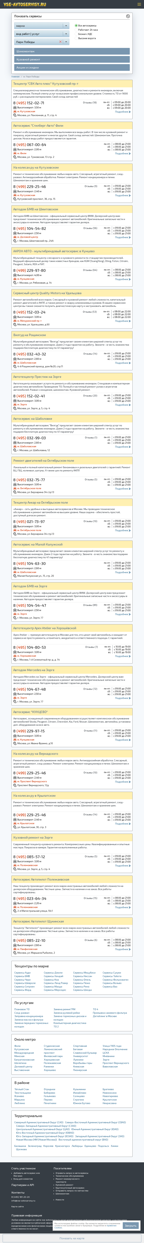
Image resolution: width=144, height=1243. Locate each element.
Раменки (49, 1066)
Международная (24, 1052)
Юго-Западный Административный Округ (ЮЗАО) (44, 1136)
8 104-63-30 (29, 563)
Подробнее (122, 111)
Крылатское (110, 1099)
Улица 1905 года (112, 1045)
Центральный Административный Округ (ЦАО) (43, 1129)
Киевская (78, 1066)
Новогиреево (110, 1096)
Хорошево (50, 1069)
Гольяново (50, 1096)
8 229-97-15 (29, 731)
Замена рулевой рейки (67, 1012)
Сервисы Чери (22, 979)
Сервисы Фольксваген (115, 979)
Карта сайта (17, 1206)
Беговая (78, 1049)
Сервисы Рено (81, 986)
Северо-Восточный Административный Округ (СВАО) (95, 1122)
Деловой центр (23, 1066)
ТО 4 (95, 1009)
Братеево (108, 1089)
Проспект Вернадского (116, 1062)
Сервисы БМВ (22, 976)
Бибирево (49, 1092)
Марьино (19, 1099)
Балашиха (20, 1145)
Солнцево (79, 1096)
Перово (48, 1099)
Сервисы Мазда (53, 986)
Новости (60, 1199)
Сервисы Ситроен (24, 986)
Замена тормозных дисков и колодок (70, 1018)
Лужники (78, 1059)
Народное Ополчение (115, 1049)
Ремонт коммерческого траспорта (68, 1180)
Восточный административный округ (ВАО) (83, 1139)
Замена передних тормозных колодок (31, 1024)
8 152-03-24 (29, 312)
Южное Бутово (81, 1103)
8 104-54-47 (29, 605)
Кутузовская (21, 1049)
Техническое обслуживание (70, 1175)
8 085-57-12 (29, 856)
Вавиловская (110, 1066)
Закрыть (130, 1225)
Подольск (103, 1145)
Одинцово (90, 1145)
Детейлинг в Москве (105, 1016)
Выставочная (22, 1069)
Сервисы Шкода (82, 989)
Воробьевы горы (82, 1062)
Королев (48, 1145)
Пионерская (80, 1069)
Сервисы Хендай (53, 976)
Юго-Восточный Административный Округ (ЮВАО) (45, 1132)
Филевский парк (53, 1056)
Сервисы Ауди (22, 972)
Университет (80, 1056)
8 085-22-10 (29, 940)
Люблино (19, 1103)
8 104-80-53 (29, 647)
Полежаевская (52, 1062)
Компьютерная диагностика (70, 1022)
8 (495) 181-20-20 (20, 1197)
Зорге (106, 1059)
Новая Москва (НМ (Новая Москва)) (36, 1139)
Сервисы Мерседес (55, 989)
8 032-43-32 (29, 354)
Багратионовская (24, 1059)
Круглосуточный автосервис (70, 1187)
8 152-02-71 (28, 102)
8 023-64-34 (29, 898)
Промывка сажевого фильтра (110, 1012)
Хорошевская (52, 1059)
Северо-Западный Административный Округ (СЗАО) (46, 1125)
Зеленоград (35, 1145)
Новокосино (110, 1092)
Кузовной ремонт (28, 59)
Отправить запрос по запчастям (72, 1190)
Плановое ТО (22, 1009)
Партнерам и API (22, 1184)
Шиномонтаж (25, 51)
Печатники (50, 1103)
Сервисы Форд (22, 989)
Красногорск (62, 1145)
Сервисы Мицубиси (84, 972)
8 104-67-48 (29, 689)
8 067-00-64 (29, 144)
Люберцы (77, 1145)
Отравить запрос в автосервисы (72, 1173)
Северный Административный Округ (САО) (38, 1122)
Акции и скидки (28, 67)
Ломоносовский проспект (53, 1051)
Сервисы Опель (82, 979)
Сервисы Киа (51, 979)
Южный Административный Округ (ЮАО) (95, 1129)
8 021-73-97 (29, 521)
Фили (17, 1045)
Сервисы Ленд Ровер (56, 982)
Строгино (78, 1099)
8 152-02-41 (29, 395)
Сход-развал (21, 1012)
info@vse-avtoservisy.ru (23, 1200)
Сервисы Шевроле (25, 982)
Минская (19, 1056)
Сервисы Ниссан (82, 976)
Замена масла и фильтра (28, 1019)
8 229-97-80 (29, 270)
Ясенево (19, 1096)
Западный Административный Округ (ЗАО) (99, 1136)
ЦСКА (106, 1052)
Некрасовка (109, 1103)
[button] (72, 1238)
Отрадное (49, 1089)
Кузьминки (79, 1089)
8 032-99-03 (29, 437)
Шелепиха (20, 1062)
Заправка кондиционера (28, 1016)
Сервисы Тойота (112, 976)
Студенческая (52, 1045)
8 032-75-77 (29, 479)
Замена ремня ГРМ (64, 1009)
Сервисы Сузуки (112, 972)
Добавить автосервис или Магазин (27, 1174)
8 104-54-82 (29, 228)
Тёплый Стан (21, 1089)
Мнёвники (108, 1056)
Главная (15, 76)
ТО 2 (56, 1026)
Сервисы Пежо (81, 982)
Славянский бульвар (85, 1052)
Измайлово (79, 1092)
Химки (114, 1145)
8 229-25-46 (29, 186)
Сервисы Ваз (110, 986)
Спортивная (80, 1045)
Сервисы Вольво (112, 982)
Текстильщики (22, 1092)
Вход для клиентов (23, 1178)
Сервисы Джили (53, 972)
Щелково (21, 1149)
